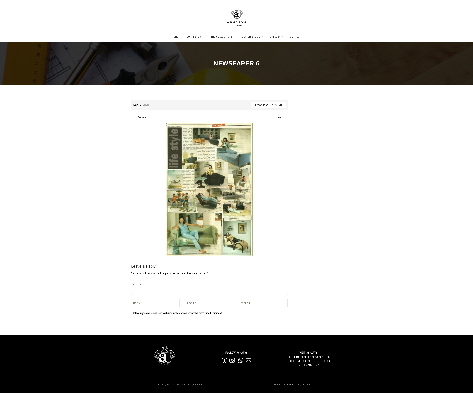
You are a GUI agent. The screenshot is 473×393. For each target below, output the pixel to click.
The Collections (221, 36)
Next (282, 117)
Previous (139, 117)
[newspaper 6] (209, 189)
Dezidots (290, 384)
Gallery (275, 36)
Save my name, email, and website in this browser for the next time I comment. (178, 313)
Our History (195, 36)
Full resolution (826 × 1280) (268, 105)
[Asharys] (237, 16)
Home (175, 36)
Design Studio (251, 36)
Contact (295, 36)
